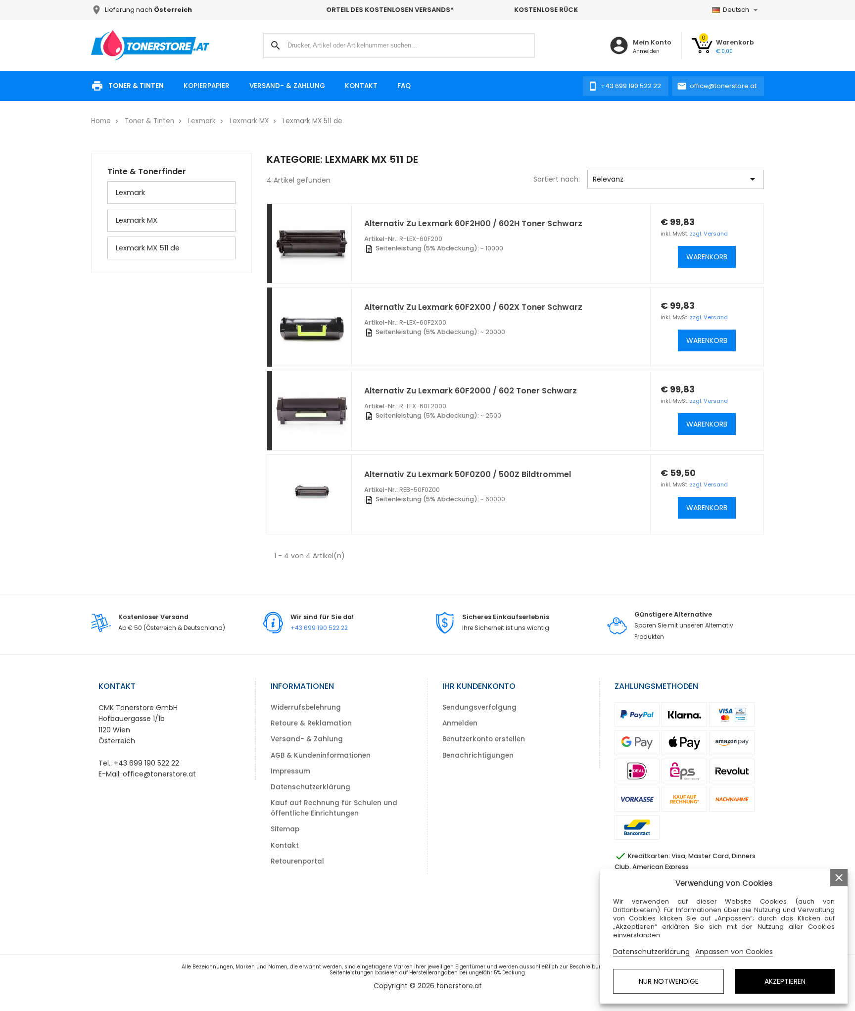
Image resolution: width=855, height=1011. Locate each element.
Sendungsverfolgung (479, 707)
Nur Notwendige (669, 981)
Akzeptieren (785, 981)
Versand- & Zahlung (287, 86)
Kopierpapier (207, 86)
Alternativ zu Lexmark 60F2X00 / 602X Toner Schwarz (473, 307)
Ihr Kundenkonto (479, 686)
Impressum (290, 771)
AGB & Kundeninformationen (321, 755)
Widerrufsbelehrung (306, 707)
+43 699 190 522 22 (319, 628)
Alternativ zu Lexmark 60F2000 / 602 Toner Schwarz (470, 390)
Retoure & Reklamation (311, 723)
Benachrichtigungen (478, 755)
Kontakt (361, 86)
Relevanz (676, 179)
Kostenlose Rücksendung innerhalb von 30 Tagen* (453, 9)
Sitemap (285, 829)
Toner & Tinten (136, 86)
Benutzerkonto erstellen (483, 739)
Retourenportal (297, 861)
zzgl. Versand (709, 234)
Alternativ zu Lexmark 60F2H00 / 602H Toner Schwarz (473, 223)
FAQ (404, 86)
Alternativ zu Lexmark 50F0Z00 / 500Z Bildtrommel (467, 474)
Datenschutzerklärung (310, 787)
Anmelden (459, 723)
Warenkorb (706, 257)
